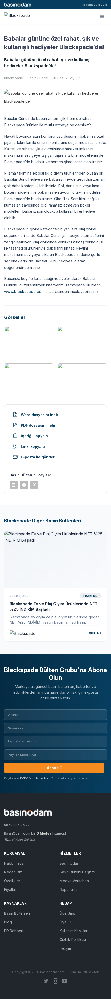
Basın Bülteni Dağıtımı (77, 872)
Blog (8, 922)
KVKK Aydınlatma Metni (36, 778)
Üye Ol (65, 922)
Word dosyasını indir (39, 414)
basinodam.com (95, 4)
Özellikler (12, 881)
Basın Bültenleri (17, 913)
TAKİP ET (94, 633)
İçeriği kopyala (34, 436)
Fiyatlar (10, 889)
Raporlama (69, 889)
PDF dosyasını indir (38, 425)
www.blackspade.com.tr (26, 291)
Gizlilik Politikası (73, 939)
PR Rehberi (13, 931)
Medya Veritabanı (75, 881)
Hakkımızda (14, 863)
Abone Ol (55, 768)
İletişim (65, 948)
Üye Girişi (68, 913)
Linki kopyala (33, 446)
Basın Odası (70, 863)
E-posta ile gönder (38, 457)
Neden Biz (13, 872)
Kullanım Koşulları (74, 931)
